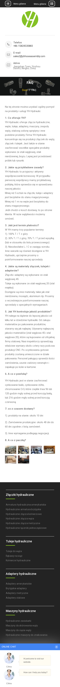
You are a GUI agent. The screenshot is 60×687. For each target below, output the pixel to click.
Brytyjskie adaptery (16, 588)
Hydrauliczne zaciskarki (18, 621)
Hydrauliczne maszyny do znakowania (26, 635)
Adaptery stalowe (15, 597)
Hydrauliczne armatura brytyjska (23, 509)
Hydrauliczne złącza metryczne (23, 523)
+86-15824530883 (23, 46)
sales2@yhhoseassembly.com (27, 56)
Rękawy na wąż (14, 556)
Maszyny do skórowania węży (22, 625)
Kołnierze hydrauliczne (18, 560)
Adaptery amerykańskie (19, 583)
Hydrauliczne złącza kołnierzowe (24, 514)
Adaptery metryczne (17, 593)
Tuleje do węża (14, 551)
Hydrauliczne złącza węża (20, 518)
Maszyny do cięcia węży (18, 630)
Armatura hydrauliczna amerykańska (26, 504)
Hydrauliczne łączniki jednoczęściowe (26, 528)
